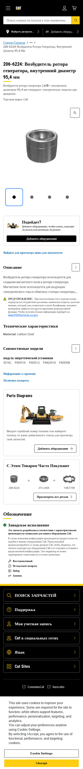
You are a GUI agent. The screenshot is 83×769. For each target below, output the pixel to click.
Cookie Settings (41, 753)
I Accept (41, 763)
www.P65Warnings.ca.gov (23, 315)
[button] (33, 253)
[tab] (14, 197)
